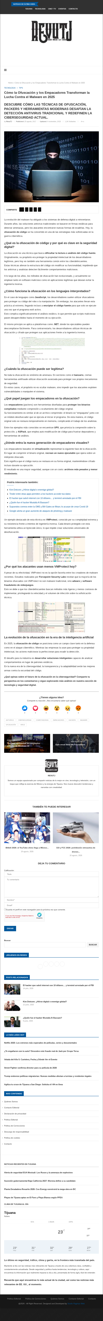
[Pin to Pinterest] (31, 209)
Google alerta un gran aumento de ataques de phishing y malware (40, 511)
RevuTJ (9, 121)
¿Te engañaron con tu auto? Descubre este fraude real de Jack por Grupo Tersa (41, 1051)
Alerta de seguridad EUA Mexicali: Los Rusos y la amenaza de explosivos (38, 1172)
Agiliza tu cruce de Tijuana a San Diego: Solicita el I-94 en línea (33, 1084)
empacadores (58, 720)
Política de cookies (12, 1138)
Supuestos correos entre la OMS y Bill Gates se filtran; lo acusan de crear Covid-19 (48, 507)
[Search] (97, 70)
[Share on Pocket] (39, 209)
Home (10, 83)
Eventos (62, 9)
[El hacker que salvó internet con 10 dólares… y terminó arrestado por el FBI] (12, 989)
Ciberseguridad (24, 720)
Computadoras (42, 720)
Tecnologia (40, 9)
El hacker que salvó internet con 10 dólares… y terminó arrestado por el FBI (45, 498)
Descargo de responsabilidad (16, 1132)
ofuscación (11, 725)
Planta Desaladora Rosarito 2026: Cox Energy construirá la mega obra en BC (40, 1189)
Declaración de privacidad (15, 1114)
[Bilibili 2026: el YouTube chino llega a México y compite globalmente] (27, 827)
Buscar (7, 940)
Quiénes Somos (11, 1101)
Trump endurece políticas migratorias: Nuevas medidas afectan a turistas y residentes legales (47, 1076)
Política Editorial (11, 1120)
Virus (22, 725)
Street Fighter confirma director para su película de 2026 (30, 1068)
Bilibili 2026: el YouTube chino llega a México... (27, 848)
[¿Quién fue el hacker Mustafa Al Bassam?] (12, 1021)
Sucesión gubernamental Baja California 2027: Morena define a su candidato (40, 1181)
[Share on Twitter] (26, 209)
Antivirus (10, 720)
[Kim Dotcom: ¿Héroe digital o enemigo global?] (12, 1005)
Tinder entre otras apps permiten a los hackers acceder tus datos (40, 494)
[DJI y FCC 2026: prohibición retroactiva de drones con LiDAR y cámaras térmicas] (76, 827)
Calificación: (9, 870)
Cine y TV (52, 9)
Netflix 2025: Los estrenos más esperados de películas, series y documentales (40, 1043)
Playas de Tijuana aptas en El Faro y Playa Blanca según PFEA (33, 1197)
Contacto (73, 9)
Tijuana (28, 9)
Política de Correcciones (14, 1126)
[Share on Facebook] (21, 209)
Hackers (72, 720)
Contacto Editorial (11, 1108)
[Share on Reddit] (35, 209)
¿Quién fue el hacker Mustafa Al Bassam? (29, 502)
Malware (83, 720)
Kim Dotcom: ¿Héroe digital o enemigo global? (31, 490)
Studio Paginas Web (76, 1303)
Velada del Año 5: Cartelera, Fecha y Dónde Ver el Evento (30, 1059)
